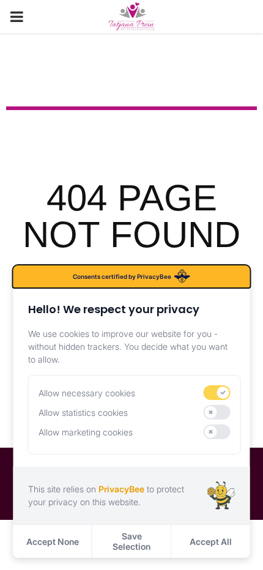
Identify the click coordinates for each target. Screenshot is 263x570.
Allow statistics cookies (83, 412)
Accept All (211, 541)
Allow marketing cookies (86, 432)
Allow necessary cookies (87, 393)
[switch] (217, 392)
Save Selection (131, 541)
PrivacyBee (121, 489)
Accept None (52, 541)
